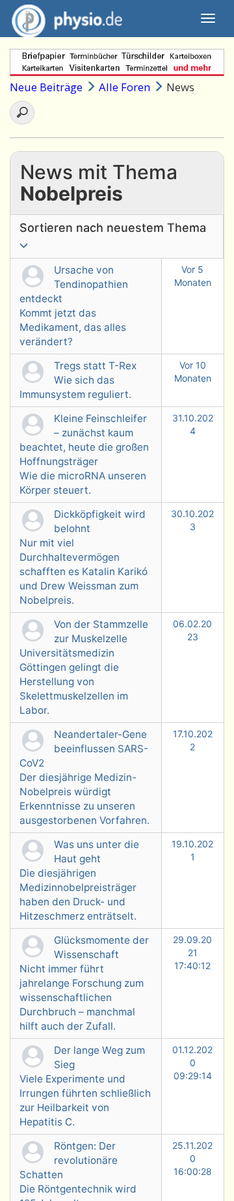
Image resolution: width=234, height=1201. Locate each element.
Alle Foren (124, 86)
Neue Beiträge (46, 86)
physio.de (67, 18)
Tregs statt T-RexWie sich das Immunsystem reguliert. (78, 380)
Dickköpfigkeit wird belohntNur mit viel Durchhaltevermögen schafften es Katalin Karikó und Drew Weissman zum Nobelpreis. (84, 557)
